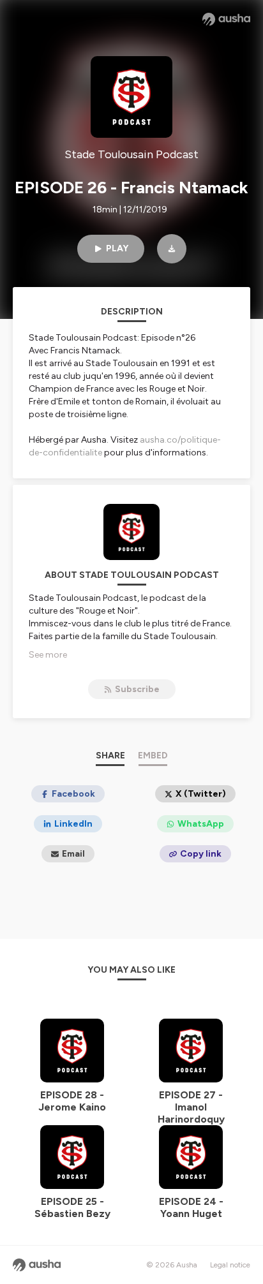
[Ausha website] (226, 19)
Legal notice (230, 1264)
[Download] (171, 248)
